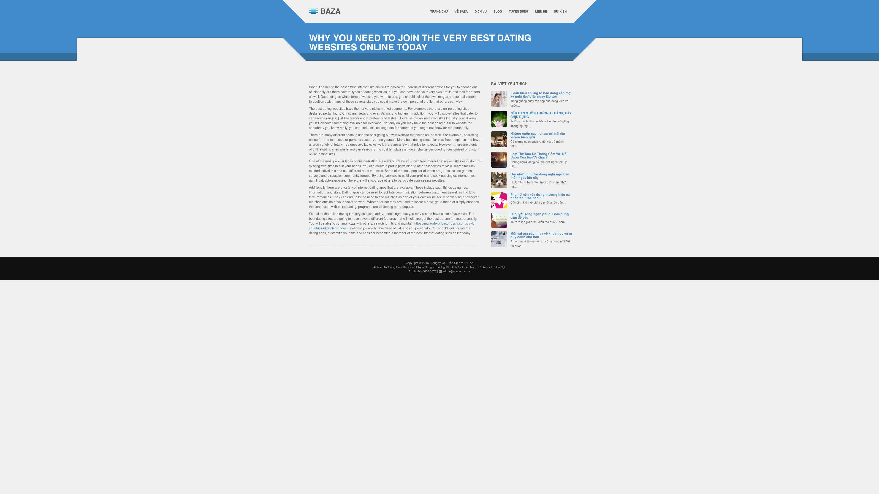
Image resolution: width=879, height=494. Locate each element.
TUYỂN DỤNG (518, 11)
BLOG (498, 11)
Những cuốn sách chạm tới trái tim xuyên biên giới (537, 135)
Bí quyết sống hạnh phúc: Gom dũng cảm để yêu (539, 216)
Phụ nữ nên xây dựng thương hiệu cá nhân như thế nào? (540, 196)
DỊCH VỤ (481, 11)
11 (499, 98)
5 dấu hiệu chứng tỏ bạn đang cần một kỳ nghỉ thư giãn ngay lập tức (541, 95)
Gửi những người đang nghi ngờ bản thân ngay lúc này (539, 176)
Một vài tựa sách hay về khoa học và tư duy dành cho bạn (541, 235)
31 (499, 139)
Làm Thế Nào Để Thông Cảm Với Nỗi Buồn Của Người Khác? (538, 155)
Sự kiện (560, 11)
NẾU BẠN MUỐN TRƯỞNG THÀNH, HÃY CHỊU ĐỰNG (540, 115)
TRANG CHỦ (439, 11)
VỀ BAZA (461, 11)
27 (499, 200)
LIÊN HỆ (541, 11)
